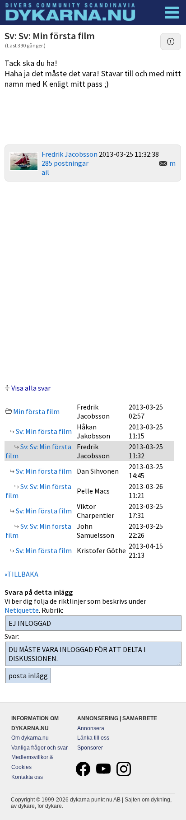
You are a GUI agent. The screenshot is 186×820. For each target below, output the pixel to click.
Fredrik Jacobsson (70, 153)
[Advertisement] (93, 281)
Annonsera (90, 728)
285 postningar (65, 163)
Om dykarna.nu (30, 738)
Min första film (36, 411)
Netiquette (22, 610)
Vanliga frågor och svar (39, 748)
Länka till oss (93, 738)
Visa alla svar (31, 387)
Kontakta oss (27, 777)
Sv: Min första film (43, 431)
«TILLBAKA (21, 573)
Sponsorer (90, 748)
